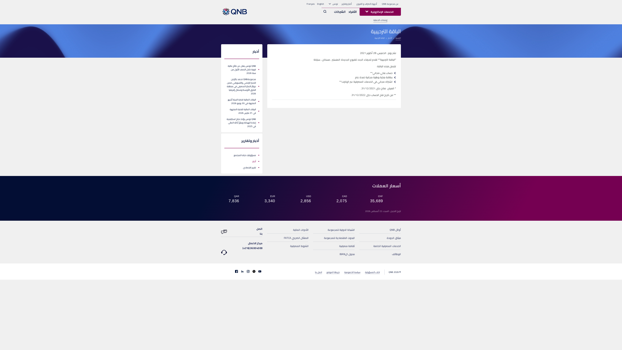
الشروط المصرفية (299, 246)
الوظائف (396, 254)
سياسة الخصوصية (352, 272)
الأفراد (352, 11)
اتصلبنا (259, 231)
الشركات (340, 11)
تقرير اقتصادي (249, 167)
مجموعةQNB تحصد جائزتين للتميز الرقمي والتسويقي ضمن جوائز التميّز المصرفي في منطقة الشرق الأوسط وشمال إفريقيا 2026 (241, 86)
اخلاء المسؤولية (372, 272)
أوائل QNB (395, 229)
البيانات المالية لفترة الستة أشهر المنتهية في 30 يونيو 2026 (242, 101)
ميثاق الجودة (394, 237)
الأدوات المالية (301, 229)
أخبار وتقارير (347, 4)
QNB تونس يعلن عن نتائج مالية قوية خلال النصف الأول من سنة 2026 (242, 69)
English (320, 4)
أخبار (254, 161)
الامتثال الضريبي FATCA (296, 237)
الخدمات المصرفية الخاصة (387, 246)
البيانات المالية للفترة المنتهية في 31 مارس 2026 (243, 111)
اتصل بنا (318, 272)
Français (311, 4)
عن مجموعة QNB (390, 4)
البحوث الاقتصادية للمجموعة (339, 237)
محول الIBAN (347, 254)
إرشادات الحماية (380, 20)
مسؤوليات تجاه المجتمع (245, 155)
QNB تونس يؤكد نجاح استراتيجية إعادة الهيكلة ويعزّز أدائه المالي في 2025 (241, 122)
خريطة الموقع (333, 272)
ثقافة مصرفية (347, 246)
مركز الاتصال (252, 246)
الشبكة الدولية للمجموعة (341, 229)
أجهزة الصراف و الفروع (367, 4)
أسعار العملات (386, 186)
